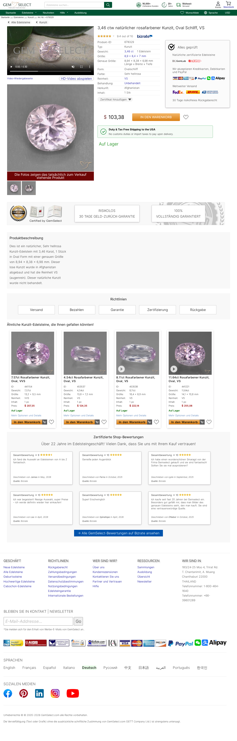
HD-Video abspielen (76, 78)
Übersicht (143, 576)
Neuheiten (48, 12)
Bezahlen (77, 310)
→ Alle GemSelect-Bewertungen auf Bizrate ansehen (119, 533)
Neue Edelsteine (14, 567)
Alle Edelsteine (13, 572)
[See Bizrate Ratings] (145, 36)
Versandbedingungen (62, 576)
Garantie (117, 310)
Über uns (98, 567)
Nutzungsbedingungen (62, 586)
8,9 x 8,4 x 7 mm (135, 56)
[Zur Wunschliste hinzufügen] (186, 117)
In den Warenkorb (156, 117)
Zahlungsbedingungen (62, 572)
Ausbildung (80, 12)
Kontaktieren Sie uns (106, 576)
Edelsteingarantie (59, 591)
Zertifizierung (157, 310)
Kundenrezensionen (105, 572)
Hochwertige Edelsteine (19, 581)
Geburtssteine (12, 576)
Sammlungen (145, 567)
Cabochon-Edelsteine (17, 586)
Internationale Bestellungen (65, 595)
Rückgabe (198, 310)
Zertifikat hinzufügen (113, 99)
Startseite (11, 12)
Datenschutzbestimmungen (65, 581)
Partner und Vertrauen (107, 581)
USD (227, 12)
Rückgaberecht (58, 567)
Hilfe (64, 12)
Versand (36, 310)
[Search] (108, 5)
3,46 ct (129, 51)
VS (126, 78)
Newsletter (144, 581)
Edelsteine (29, 12)
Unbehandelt (132, 83)
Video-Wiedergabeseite (20, 78)
